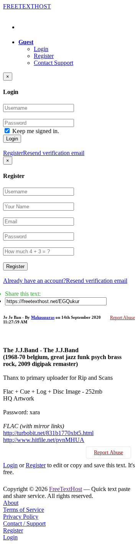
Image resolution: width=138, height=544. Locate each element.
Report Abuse (122, 317)
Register (44, 56)
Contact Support (53, 62)
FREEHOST (27, 6)
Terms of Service (23, 509)
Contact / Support (24, 523)
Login (41, 49)
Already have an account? (34, 280)
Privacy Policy (20, 516)
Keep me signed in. (35, 131)
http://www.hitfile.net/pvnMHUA (43, 440)
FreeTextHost (65, 489)
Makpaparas (42, 317)
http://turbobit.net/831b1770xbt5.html (48, 433)
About (10, 502)
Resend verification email (53, 153)
